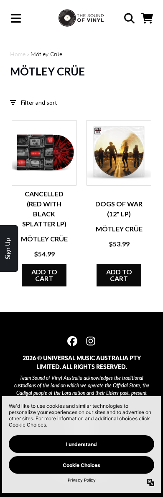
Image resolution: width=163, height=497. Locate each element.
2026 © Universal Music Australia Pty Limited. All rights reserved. (82, 362)
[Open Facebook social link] (72, 341)
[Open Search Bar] (129, 18)
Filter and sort (39, 102)
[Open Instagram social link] (91, 341)
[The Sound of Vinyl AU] (81, 18)
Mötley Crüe (44, 239)
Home (17, 54)
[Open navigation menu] (16, 18)
